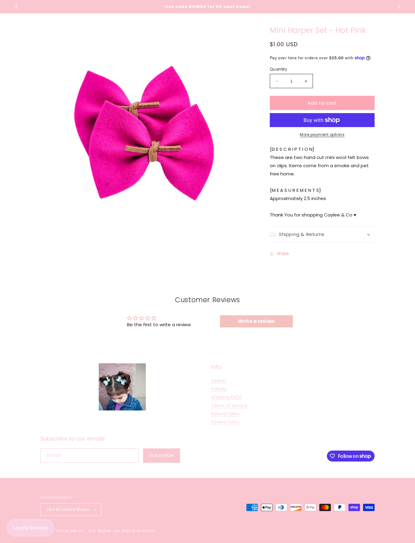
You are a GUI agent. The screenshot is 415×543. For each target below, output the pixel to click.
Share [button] (283, 254)
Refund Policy (225, 414)
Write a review (256, 321)
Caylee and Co (70, 530)
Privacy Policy (225, 422)
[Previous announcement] (16, 6)
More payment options (322, 134)
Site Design (100, 530)
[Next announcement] (398, 6)
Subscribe (161, 455)
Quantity (278, 69)
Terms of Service (229, 406)
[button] (322, 234)
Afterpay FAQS (226, 397)
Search (218, 381)
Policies (219, 389)
